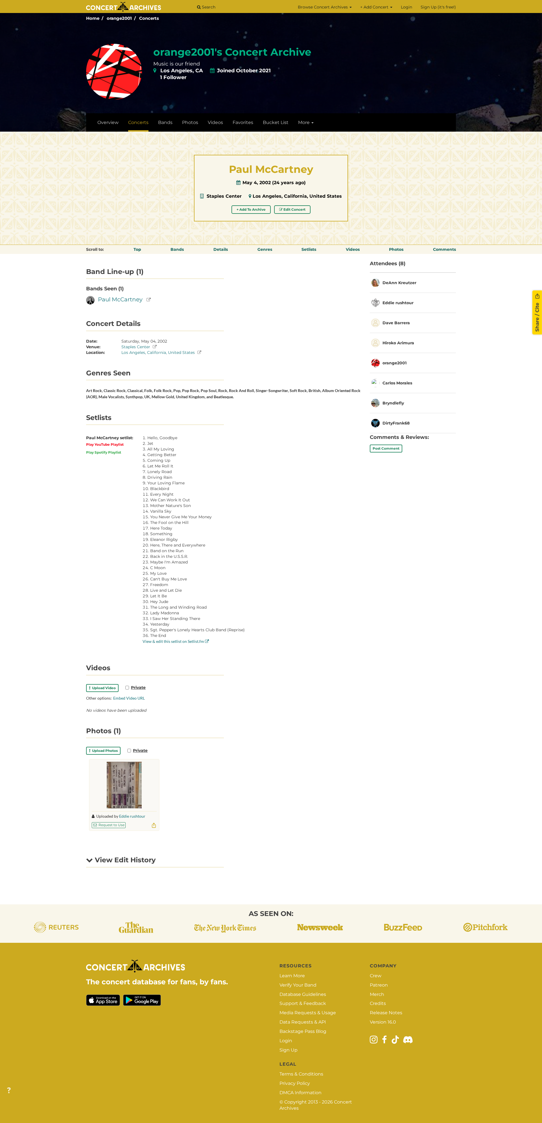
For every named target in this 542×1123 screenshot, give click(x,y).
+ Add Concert (375, 7)
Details (220, 249)
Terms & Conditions (301, 1074)
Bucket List (276, 122)
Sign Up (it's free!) (438, 7)
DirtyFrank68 (396, 423)
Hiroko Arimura (398, 342)
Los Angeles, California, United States (297, 196)
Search (208, 7)
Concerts (149, 18)
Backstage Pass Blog (302, 1031)
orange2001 (119, 18)
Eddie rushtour (132, 816)
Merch (377, 994)
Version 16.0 (383, 1022)
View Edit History (124, 860)
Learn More (292, 975)
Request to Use (111, 825)
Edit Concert (294, 209)
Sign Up (288, 1050)
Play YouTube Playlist (105, 444)
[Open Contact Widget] (8, 1090)
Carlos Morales (397, 383)
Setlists (308, 249)
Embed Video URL (129, 698)
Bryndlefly (393, 403)
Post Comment (386, 448)
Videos (215, 122)
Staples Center (224, 196)
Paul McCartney (120, 299)
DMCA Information (300, 1092)
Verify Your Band (297, 985)
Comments (444, 249)
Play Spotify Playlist (103, 452)
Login (406, 7)
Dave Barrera (396, 322)
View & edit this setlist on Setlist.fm (174, 641)
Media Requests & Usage (307, 1012)
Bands (165, 122)
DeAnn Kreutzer (399, 282)
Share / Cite (537, 316)
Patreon (379, 985)
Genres (264, 249)
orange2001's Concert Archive (232, 52)
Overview (108, 122)
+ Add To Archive (251, 209)
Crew (375, 975)
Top (137, 249)
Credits (378, 1003)
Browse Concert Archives (323, 7)
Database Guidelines (302, 994)
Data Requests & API (302, 1022)
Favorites (243, 122)
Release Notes (386, 1012)
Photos (190, 122)
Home (92, 18)
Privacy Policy (294, 1083)
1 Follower (173, 77)
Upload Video (103, 688)
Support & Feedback (302, 1003)
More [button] (304, 122)
